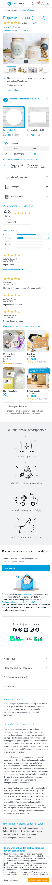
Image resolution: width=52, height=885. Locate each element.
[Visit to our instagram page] (31, 629)
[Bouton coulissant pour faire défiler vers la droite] (45, 69)
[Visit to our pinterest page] (20, 629)
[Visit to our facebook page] (14, 629)
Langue (8, 219)
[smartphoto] (15, 4)
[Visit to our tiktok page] (37, 629)
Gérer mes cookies (11, 880)
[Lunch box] (38, 341)
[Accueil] (3, 10)
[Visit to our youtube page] (26, 629)
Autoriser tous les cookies (38, 880)
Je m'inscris (10, 568)
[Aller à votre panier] (47, 3)
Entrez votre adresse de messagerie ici (20, 559)
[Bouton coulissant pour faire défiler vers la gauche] (6, 69)
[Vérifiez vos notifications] (42, 3)
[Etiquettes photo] (14, 378)
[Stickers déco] (14, 341)
